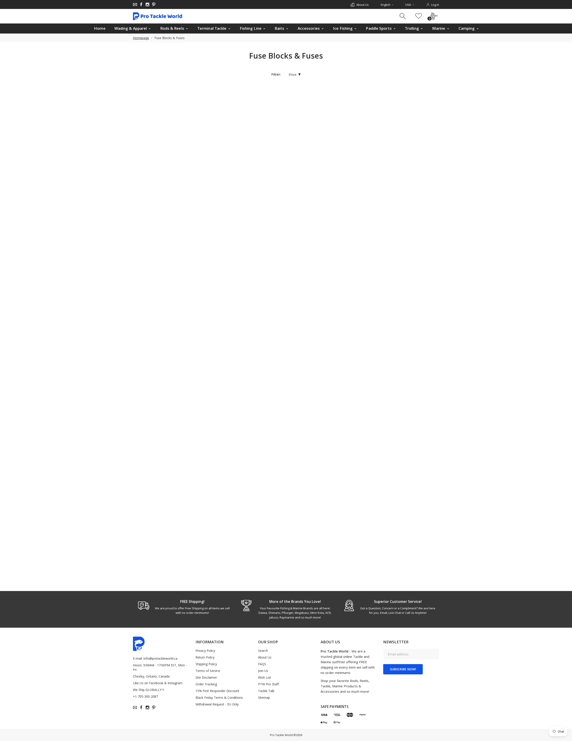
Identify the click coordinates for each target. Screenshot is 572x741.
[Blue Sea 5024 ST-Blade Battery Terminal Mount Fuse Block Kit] (251, 523)
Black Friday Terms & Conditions (219, 697)
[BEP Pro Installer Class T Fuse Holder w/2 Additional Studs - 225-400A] (306, 215)
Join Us (263, 671)
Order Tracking (206, 684)
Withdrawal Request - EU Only (217, 704)
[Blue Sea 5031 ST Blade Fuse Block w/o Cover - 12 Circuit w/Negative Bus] (414, 523)
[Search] (403, 16)
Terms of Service (208, 671)
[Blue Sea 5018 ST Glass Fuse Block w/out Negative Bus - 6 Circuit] (251, 420)
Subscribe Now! (403, 669)
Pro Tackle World (281, 735)
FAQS (262, 664)
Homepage (141, 38)
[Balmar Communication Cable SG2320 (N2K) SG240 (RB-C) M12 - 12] (306, 112)
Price (295, 74)
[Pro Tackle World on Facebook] (141, 4)
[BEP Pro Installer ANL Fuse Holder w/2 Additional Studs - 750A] (414, 112)
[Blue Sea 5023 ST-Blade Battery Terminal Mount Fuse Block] (414, 420)
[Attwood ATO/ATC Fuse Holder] (251, 112)
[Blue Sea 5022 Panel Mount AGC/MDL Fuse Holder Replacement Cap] (360, 420)
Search (263, 650)
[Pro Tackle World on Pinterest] (154, 4)
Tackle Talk (266, 691)
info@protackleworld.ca (160, 658)
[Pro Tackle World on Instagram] (147, 4)
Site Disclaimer (206, 677)
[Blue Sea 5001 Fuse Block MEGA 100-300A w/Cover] (414, 215)
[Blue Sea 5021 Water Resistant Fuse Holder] (306, 420)
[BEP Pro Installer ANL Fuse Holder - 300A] (360, 112)
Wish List (264, 677)
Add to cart (247, 167)
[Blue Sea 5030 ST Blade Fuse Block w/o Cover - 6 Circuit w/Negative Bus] (360, 523)
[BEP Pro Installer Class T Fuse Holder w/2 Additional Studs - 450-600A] (360, 215)
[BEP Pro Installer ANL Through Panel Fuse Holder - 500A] (251, 215)
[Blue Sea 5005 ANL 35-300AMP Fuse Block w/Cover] (251, 317)
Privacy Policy (205, 650)
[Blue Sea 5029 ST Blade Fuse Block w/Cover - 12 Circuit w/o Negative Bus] (306, 523)
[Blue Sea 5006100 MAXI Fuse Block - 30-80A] (306, 317)
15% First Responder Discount (217, 691)
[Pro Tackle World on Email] (135, 4)
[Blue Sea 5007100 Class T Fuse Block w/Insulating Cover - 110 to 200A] (360, 317)
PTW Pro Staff (268, 684)
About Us (264, 657)
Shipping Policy (206, 664)
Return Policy (205, 657)
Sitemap (264, 697)
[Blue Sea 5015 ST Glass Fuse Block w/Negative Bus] (414, 317)
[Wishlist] (418, 16)
